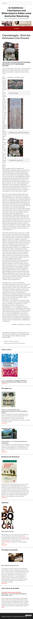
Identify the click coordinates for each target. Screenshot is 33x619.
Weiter (3, 607)
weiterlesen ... (5, 383)
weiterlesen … (5, 423)
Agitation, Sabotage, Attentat (11, 341)
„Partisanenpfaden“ (6, 542)
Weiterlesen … (5, 545)
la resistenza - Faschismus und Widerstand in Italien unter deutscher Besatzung (16, 11)
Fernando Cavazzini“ (24, 537)
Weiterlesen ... (5, 497)
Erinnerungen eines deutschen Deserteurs (14, 343)
